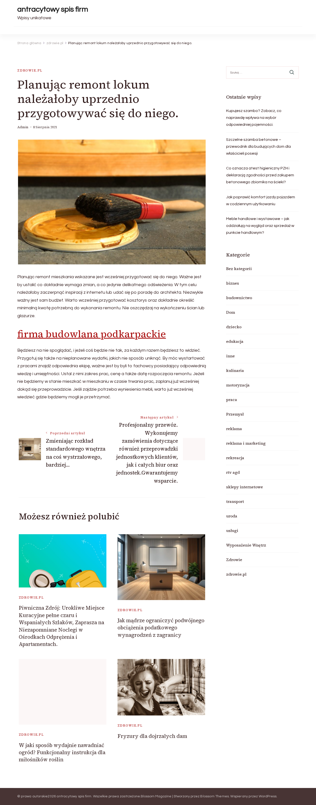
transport (235, 501)
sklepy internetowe (244, 487)
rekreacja (235, 457)
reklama (234, 428)
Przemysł (235, 414)
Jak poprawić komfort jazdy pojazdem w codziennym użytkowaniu (260, 200)
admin (22, 127)
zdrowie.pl (29, 70)
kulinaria (235, 370)
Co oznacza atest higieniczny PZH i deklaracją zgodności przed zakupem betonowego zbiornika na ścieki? (260, 175)
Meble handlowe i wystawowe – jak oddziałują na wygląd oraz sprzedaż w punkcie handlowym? (260, 226)
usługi (232, 530)
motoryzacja (238, 385)
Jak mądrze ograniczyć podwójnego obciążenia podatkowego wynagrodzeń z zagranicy (161, 628)
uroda (231, 516)
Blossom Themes (214, 796)
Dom (230, 312)
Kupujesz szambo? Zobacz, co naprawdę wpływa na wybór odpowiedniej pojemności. (253, 118)
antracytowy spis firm (52, 9)
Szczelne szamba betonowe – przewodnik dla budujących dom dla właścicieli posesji (258, 146)
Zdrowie (234, 559)
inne (230, 356)
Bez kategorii (239, 268)
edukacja (234, 341)
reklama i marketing (246, 443)
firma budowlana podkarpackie (91, 334)
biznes (232, 283)
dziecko (233, 326)
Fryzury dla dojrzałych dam (152, 736)
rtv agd (233, 472)
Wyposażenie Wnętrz (246, 545)
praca (231, 399)
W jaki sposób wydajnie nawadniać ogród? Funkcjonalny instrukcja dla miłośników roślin (62, 752)
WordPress (268, 796)
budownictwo (239, 297)
